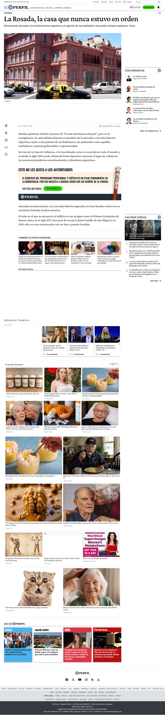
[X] (73, 679)
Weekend (66, 692)
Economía (29, 689)
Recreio (111, 696)
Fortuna (74, 692)
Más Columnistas (149, 131)
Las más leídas (135, 217)
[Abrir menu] (6, 7)
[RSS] (92, 680)
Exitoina (136, 689)
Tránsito (116, 699)
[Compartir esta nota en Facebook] (6, 125)
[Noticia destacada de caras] (77, 630)
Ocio (70, 689)
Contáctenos (73, 699)
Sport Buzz (103, 696)
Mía (95, 692)
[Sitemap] (98, 680)
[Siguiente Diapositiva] (119, 343)
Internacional (48, 689)
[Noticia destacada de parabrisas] (107, 630)
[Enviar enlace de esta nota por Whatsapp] (6, 140)
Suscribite (149, 7)
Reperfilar (85, 689)
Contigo (64, 696)
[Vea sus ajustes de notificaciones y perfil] (158, 7)
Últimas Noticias (37, 8)
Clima (56, 689)
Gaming (143, 689)
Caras (111, 2)
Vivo (149, 689)
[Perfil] (18, 624)
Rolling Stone (92, 696)
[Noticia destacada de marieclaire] (48, 630)
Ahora (3, 689)
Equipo (90, 699)
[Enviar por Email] (6, 147)
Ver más (154, 281)
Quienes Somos (61, 699)
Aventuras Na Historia (77, 696)
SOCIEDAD (8, 13)
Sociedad (67, 8)
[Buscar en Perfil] (159, 2)
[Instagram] (86, 679)
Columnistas (134, 70)
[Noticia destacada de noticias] (18, 630)
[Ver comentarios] (159, 13)
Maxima (118, 696)
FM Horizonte (110, 692)
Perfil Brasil (127, 2)
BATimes (101, 692)
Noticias (104, 2)
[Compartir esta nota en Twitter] (6, 133)
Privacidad (83, 699)
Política (49, 8)
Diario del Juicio (158, 689)
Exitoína (118, 2)
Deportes (63, 689)
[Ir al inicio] (18, 7)
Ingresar (137, 7)
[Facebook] (66, 679)
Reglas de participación (103, 699)
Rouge (90, 692)
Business (96, 2)
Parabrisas (83, 692)
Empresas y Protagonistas (108, 689)
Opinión (58, 8)
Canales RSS (49, 699)
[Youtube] (79, 680)
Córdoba (76, 689)
